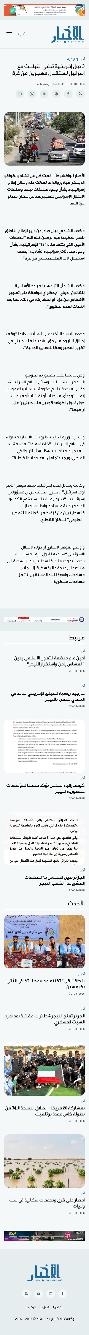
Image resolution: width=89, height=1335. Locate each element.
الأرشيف (31, 1307)
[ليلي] (25, 34)
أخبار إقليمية (76, 59)
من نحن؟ (58, 1307)
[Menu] (9, 34)
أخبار (81, 651)
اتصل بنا (44, 1307)
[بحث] (19, 34)
